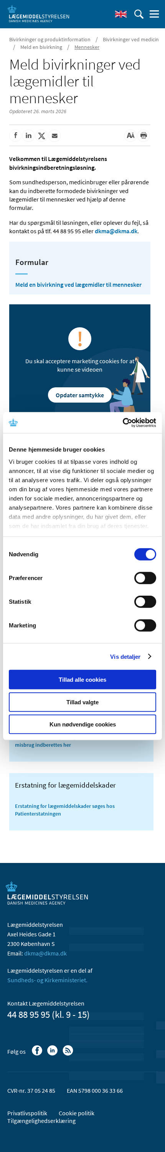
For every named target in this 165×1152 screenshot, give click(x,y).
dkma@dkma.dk (116, 231)
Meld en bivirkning (41, 47)
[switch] (145, 578)
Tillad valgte (82, 702)
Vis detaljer (125, 656)
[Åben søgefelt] (139, 14)
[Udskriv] (143, 136)
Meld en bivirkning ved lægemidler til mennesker (78, 284)
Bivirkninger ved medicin (131, 39)
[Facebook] (38, 1054)
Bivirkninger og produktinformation (50, 39)
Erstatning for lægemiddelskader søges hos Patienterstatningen (65, 810)
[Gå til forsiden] (38, 13)
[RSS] (68, 1054)
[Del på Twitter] (41, 136)
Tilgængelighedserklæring (41, 1120)
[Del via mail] (54, 136)
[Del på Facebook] (15, 136)
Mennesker (86, 47)
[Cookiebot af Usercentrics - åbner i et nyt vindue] (122, 422)
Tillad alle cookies (82, 679)
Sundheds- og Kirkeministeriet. (47, 980)
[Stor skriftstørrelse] (130, 136)
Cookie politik (76, 1113)
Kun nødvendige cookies (83, 724)
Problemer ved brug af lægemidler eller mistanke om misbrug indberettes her (76, 741)
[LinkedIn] (53, 1054)
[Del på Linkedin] (28, 136)
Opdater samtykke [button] (80, 395)
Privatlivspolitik (27, 1113)
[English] (121, 14)
